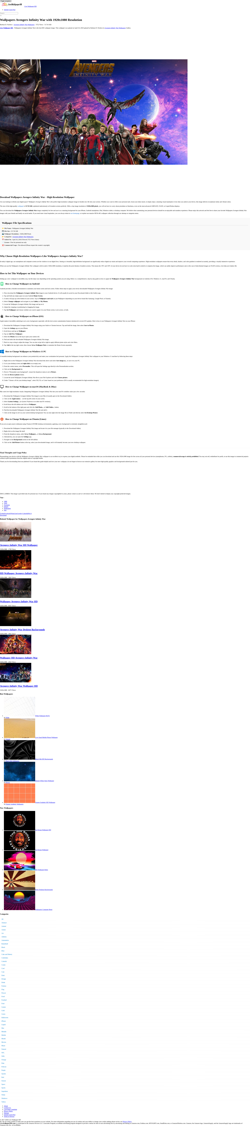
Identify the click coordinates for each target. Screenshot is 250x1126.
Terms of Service (9, 1116)
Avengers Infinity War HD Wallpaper (19, 545)
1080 (5, 501)
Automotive (5, 940)
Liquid (3, 1024)
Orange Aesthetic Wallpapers (14, 804)
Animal (3, 926)
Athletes (4, 937)
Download (3, 515)
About (6, 1106)
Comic (3, 965)
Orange (3, 1060)
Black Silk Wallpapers (12, 761)
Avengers (7, 505)
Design (3, 979)
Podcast (3, 1067)
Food (3, 996)
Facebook (7, 513)
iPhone (8, 782)
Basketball (4, 944)
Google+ (20, 513)
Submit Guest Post (9, 10)
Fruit (2, 1003)
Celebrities (4, 958)
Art (2, 933)
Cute (2, 972)
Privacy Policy (8, 1111)
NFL (2, 1053)
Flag (2, 989)
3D (2, 919)
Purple (3, 1070)
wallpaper (21, 206)
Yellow (3, 1102)
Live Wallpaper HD (30, 6)
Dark (3, 975)
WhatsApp (13, 513)
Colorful (4, 961)
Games (3, 1007)
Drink (3, 982)
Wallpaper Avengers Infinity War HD (19, 601)
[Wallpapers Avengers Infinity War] (125, 112)
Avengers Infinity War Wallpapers (24, 24)
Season (3, 1081)
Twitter (2, 513)
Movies (3, 1042)
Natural (8, 739)
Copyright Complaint (10, 1109)
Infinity (6, 507)
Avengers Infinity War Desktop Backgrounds (22, 629)
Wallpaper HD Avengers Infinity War (19, 658)
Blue (2, 951)
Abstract (4, 923)
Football (4, 1000)
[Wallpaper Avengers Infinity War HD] (15, 597)
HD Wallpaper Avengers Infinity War (19, 573)
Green (3, 1014)
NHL (3, 1056)
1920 (5, 503)
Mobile (3, 1035)
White (7, 717)
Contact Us (7, 1108)
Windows (4, 1098)
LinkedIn (25, 513)
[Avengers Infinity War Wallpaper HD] (15, 682)
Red (2, 1077)
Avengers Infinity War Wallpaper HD (19, 686)
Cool (2, 968)
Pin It (30, 513)
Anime (3, 930)
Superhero (4, 1091)
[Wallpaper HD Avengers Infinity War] (15, 653)
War (5, 510)
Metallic (3, 1031)
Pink (2, 1063)
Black (3, 947)
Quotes (3, 1074)
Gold (3, 1010)
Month (3, 1038)
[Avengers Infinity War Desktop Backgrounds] (15, 625)
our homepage (75, 213)
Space (3, 1084)
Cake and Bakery (6, 954)
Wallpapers (7, 508)
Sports (3, 1088)
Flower (3, 993)
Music (3, 1045)
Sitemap (6, 1113)
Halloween (4, 1017)
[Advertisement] (58, 44)
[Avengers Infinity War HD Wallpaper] (15, 541)
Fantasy (3, 986)
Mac (2, 1028)
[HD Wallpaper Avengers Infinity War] (15, 569)
